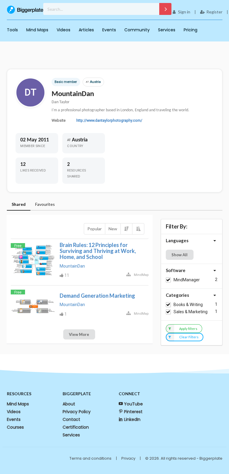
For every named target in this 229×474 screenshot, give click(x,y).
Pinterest (133, 412)
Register (214, 11)
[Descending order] (126, 228)
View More (79, 334)
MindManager (187, 279)
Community (137, 30)
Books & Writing (188, 304)
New (113, 228)
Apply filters (188, 329)
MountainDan (72, 266)
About (69, 404)
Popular (94, 228)
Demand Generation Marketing (97, 295)
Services (166, 30)
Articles (86, 30)
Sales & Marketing (191, 311)
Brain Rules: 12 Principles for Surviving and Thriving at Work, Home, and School (98, 251)
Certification (76, 427)
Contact (71, 419)
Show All (179, 254)
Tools (12, 30)
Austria (93, 82)
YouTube (133, 404)
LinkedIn (132, 419)
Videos (63, 30)
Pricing (190, 30)
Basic (59, 82)
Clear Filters (189, 337)
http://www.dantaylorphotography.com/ (109, 120)
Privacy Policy (77, 412)
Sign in (184, 11)
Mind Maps (37, 30)
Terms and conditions (90, 458)
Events (109, 30)
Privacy (128, 458)
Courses (15, 427)
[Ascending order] (138, 228)
